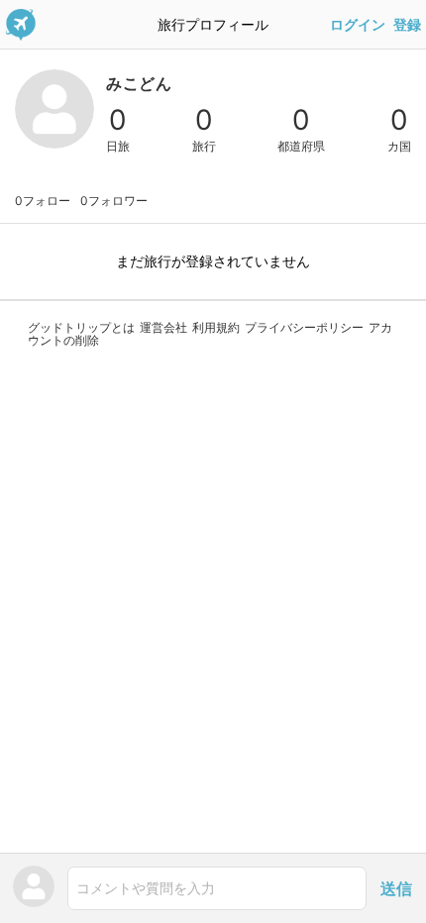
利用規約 (216, 327)
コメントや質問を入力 (145, 887)
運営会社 (163, 327)
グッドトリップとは (81, 327)
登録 (407, 25)
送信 (396, 888)
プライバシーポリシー (304, 327)
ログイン (357, 25)
